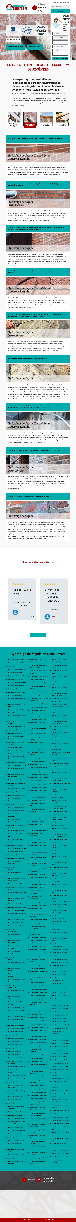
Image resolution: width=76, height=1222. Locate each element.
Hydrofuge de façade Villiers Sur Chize (61, 1139)
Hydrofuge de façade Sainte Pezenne (59, 874)
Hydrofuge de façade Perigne (38, 995)
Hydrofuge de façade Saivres (60, 949)
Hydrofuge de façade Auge (15, 733)
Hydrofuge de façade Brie (15, 884)
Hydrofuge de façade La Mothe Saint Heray (38, 915)
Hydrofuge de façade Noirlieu (38, 949)
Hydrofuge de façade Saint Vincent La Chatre (59, 945)
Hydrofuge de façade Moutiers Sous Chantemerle (38, 933)
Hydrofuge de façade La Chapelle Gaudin (17, 969)
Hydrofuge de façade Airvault (16, 672)
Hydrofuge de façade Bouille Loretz (16, 835)
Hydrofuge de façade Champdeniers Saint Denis (15, 936)
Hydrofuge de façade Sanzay (60, 959)
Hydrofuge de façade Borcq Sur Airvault (17, 826)
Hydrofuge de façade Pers (37, 999)
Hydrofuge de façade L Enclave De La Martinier (16, 1123)
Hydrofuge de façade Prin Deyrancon (37, 1050)
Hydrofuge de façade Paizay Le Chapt (38, 973)
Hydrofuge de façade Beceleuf (16, 789)
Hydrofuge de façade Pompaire (38, 1024)
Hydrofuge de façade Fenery (16, 1155)
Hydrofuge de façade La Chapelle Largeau (17, 975)
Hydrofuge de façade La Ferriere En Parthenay (17, 1162)
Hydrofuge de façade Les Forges (39, 676)
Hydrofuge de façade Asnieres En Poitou (16, 711)
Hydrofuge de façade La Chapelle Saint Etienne (17, 986)
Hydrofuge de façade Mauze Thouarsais (38, 859)
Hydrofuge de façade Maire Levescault (37, 826)
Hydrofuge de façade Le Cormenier (14, 1071)
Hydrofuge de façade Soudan (60, 1002)
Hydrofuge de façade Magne (38, 821)
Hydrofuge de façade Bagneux (16, 762)
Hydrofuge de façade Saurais (60, 962)
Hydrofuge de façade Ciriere (16, 1048)
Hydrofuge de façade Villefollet (60, 1120)
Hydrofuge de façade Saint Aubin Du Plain (37, 1120)
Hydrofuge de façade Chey (15, 1035)
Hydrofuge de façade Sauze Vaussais (59, 967)
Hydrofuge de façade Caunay (16, 910)
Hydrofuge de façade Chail (15, 926)
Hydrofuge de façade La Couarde (17, 1075)
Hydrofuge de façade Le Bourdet (17, 848)
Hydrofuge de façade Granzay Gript (38, 729)
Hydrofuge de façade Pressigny (38, 1042)
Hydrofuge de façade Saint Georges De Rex (59, 700)
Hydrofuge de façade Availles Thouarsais (16, 743)
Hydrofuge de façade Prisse (37, 1055)
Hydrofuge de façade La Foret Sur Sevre (38, 672)
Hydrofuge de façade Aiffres (16, 666)
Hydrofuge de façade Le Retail (38, 1068)
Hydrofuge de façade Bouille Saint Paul (16, 841)
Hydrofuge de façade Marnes (38, 842)
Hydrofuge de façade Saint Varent (59, 934)
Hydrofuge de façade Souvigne (60, 1012)
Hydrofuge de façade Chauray (16, 1016)
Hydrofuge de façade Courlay (16, 1096)
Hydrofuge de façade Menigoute (39, 881)
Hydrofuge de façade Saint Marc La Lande (61, 785)
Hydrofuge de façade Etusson (16, 1134)
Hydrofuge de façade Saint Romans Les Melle (59, 911)
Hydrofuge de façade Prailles (38, 1039)
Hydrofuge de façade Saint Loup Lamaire (61, 768)
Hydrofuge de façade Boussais (16, 851)
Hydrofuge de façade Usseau (60, 1063)
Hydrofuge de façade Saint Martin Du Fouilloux (59, 824)
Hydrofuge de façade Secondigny (57, 985)
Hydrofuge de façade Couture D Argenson (17, 1107)
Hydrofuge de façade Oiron (37, 965)
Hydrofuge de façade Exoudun (16, 1140)
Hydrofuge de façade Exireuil (16, 1137)
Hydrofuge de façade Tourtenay (60, 1053)
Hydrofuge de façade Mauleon (16, 1007)
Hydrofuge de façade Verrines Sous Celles (60, 1106)
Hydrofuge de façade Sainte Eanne (37, 1162)
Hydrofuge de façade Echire (16, 1118)
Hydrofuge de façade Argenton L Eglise (17, 705)
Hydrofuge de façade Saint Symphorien (59, 928)
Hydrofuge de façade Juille (37, 749)
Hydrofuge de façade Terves (59, 1028)
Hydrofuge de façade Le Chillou (16, 1041)
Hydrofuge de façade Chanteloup (14, 953)
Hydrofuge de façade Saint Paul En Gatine (60, 869)
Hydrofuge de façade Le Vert (60, 1114)
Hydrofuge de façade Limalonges (39, 777)
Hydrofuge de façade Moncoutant (36, 892)
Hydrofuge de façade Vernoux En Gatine (60, 1095)
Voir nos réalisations (15, 47)
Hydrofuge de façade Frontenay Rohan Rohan (39, 699)
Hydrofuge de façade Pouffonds (39, 1027)
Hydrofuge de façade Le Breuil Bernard (16, 868)
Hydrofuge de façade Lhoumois (38, 774)
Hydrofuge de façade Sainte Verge (59, 939)
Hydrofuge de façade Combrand (17, 1066)
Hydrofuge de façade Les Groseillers (37, 738)
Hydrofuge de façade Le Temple (60, 1025)
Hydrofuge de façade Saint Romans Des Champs (59, 906)
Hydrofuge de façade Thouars (60, 1047)
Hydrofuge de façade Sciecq (59, 971)
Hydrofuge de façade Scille (59, 974)
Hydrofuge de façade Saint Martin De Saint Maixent (59, 813)
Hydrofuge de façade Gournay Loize (38, 724)
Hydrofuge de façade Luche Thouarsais (37, 810)
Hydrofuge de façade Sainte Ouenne (59, 858)
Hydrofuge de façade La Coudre (17, 1079)
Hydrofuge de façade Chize (15, 1045)
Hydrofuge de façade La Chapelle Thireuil (17, 997)
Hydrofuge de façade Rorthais (38, 1095)
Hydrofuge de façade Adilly (15, 663)
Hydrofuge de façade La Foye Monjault (38, 687)
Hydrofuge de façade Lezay (37, 771)
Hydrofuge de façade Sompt (59, 995)
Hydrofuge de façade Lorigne (38, 784)
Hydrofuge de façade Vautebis (60, 1090)
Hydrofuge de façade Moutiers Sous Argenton (38, 927)
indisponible (42, 4)
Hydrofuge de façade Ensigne (16, 1127)
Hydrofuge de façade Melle (37, 874)
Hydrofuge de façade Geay (37, 704)
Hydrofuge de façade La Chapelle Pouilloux (17, 981)
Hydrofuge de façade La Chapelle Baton (17, 958)
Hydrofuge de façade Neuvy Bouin (38, 942)
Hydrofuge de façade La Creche (16, 855)
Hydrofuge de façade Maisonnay (39, 830)
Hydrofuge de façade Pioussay (38, 1017)
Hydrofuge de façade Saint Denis (39, 1158)
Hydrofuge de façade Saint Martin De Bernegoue (59, 796)
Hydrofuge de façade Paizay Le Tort (38, 978)
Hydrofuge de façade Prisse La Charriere (16, 1003)
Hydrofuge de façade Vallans (60, 1066)
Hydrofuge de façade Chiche (16, 1038)
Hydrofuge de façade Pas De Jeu (39, 992)
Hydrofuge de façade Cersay (16, 922)
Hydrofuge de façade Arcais (16, 689)
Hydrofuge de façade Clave (15, 1051)
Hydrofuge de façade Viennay (60, 1117)
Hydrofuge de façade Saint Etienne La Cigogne (59, 661)
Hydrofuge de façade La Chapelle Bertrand (17, 964)
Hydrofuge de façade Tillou (59, 1050)
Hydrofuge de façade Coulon (16, 1082)
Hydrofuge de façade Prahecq (38, 1036)
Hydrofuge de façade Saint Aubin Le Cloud (37, 1126)
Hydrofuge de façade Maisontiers (36, 835)
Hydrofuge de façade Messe (38, 884)
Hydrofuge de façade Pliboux (38, 1021)
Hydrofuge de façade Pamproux (39, 986)
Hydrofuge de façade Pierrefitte (39, 1011)
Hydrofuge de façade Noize (37, 781)
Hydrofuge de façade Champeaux (14, 941)
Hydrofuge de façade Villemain (60, 1123)
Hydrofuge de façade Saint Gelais (59, 672)
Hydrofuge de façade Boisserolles (14, 815)
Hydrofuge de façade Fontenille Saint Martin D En (38, 666)
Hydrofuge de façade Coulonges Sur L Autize (17, 1086)
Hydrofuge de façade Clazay (16, 1054)
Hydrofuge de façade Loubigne (38, 787)
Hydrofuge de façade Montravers (36, 910)
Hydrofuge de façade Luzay (37, 818)
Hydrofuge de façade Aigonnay (16, 669)
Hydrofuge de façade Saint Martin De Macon (59, 802)
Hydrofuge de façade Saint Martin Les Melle (59, 830)
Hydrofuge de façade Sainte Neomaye (59, 852)
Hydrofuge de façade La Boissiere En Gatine (14, 821)
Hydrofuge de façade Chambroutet (14, 930)
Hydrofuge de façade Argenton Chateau (16, 700)
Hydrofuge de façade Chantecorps (14, 947)
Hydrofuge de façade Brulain (16, 904)
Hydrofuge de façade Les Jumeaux (37, 754)
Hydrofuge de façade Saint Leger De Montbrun (61, 754)
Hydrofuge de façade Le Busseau (17, 907)
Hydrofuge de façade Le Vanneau (58, 1074)
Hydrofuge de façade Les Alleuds (17, 676)
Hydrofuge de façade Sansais (60, 956)
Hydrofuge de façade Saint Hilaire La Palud (59, 717)
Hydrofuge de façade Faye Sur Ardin (16, 1150)
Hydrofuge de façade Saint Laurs (61, 743)
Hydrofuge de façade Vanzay (60, 1078)
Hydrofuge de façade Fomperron (36, 661)
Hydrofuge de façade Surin (59, 1015)
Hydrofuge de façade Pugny (38, 1058)
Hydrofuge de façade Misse (37, 887)
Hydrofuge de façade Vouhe (59, 1147)
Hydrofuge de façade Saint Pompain (59, 891)
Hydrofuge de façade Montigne (38, 902)
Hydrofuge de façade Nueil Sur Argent (38, 961)
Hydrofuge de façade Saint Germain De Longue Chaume (60, 706)
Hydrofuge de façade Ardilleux (16, 692)
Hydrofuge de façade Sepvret (60, 992)
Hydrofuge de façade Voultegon (61, 1153)
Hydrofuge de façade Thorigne (60, 1040)
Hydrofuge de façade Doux (15, 1115)
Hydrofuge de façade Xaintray (60, 1157)
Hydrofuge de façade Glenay (38, 716)
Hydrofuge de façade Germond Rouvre (38, 712)
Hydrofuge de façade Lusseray (38, 815)
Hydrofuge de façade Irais (37, 746)
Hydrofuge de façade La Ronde (38, 1092)
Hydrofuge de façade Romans (38, 1089)
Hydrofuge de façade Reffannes (39, 1064)
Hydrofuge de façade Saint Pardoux (59, 863)
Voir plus (38, 635)
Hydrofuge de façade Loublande (39, 794)
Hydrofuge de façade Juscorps (38, 758)
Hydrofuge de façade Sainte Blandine (37, 1131)
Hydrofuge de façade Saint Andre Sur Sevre (37, 1109)
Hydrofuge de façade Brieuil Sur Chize (17, 888)
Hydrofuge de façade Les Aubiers (15, 722)
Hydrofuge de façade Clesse (16, 1058)
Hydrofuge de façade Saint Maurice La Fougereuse (59, 835)
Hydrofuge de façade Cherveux (16, 1031)
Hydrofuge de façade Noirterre (38, 953)
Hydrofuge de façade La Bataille (17, 765)
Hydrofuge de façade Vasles (59, 1082)
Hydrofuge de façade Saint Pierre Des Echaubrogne (59, 886)
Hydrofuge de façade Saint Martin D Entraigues (59, 807)
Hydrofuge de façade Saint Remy (61, 901)
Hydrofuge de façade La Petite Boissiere (38, 1003)
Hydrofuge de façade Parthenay (39, 989)
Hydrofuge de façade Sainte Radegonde (59, 897)
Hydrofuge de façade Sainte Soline (59, 923)
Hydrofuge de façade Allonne (16, 679)
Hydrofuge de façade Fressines (38, 695)
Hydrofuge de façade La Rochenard (36, 1081)
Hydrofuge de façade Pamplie (38, 982)
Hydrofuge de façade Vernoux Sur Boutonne (60, 1101)
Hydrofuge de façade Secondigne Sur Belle (57, 979)
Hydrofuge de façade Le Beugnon (14, 800)
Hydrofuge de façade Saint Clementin (37, 1142)
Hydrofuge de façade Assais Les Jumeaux (17, 717)
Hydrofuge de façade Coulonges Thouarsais (17, 1092)
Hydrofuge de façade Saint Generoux (59, 689)
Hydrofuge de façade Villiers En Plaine (60, 1134)
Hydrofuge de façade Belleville (16, 792)
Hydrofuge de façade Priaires (38, 1046)
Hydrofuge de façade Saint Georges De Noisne (59, 694)
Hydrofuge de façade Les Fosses (39, 683)
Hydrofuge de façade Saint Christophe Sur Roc (37, 1137)
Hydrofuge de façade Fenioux (16, 1158)
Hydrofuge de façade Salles (59, 952)
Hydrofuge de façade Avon (15, 747)
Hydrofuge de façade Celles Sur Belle (16, 915)
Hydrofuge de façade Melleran (38, 877)
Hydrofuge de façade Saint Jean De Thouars (60, 728)
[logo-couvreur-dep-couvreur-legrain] (17, 7)
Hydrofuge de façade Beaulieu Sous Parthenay (16, 775)
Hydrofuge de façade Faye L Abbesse (16, 1145)
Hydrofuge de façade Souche (60, 999)
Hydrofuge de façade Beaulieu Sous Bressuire (16, 770)
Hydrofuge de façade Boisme (16, 810)
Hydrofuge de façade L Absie (16, 659)
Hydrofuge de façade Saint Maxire (59, 841)
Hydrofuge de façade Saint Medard (59, 846)
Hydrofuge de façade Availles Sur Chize (16, 738)
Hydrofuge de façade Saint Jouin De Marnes (61, 734)
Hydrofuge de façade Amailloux (17, 682)
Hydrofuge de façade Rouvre (38, 1098)
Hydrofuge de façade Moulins (38, 923)
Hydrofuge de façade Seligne (60, 989)
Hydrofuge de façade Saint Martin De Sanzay (59, 818)
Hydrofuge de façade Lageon (38, 761)
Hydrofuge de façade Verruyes (60, 1110)
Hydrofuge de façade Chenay (16, 1025)
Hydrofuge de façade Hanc (37, 742)
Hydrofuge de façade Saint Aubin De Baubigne (37, 1114)
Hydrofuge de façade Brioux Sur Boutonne (17, 899)
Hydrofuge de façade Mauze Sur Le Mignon (39, 853)
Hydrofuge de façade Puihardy (38, 1061)
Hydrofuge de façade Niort (37, 946)
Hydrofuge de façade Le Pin (37, 1014)
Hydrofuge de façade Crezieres (16, 1112)
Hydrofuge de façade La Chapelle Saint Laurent (17, 992)
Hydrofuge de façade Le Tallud (60, 1021)
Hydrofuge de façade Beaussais (17, 780)
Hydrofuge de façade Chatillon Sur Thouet (16, 1012)
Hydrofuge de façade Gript (37, 734)
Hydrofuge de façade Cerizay (16, 919)
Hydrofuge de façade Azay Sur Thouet (16, 758)
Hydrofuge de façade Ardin (15, 695)
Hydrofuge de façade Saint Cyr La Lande (38, 1154)
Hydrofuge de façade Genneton (39, 707)
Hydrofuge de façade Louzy (37, 800)
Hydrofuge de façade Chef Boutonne (15, 1021)
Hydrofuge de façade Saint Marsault (59, 790)
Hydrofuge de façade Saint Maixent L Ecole (59, 779)
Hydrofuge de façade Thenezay (60, 1037)
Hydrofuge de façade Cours (15, 1100)
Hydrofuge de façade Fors (37, 679)
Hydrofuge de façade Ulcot (59, 1060)
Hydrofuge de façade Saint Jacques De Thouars (59, 722)
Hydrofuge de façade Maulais (38, 849)
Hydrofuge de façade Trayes (59, 1056)
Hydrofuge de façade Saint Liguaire (59, 759)
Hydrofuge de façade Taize (59, 1018)
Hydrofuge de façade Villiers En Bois (60, 1128)
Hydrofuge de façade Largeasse (38, 767)
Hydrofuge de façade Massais (38, 845)
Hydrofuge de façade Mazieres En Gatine (38, 864)
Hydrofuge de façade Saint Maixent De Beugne (59, 774)
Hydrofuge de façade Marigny (38, 839)
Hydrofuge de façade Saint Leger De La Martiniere (61, 748)
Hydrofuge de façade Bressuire (16, 858)
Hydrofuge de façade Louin (37, 797)
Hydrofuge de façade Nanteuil (38, 937)
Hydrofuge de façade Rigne (37, 1077)
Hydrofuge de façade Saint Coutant (37, 1148)
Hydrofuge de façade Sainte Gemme (59, 678)
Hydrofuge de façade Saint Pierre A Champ (59, 880)
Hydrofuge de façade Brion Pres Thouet (17, 894)
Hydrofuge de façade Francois (38, 692)
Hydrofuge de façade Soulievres (60, 1005)
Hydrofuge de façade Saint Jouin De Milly (61, 739)
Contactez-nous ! (35, 47)
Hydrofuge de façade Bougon (16, 830)
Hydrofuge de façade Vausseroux (57, 1086)
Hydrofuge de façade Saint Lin (60, 763)
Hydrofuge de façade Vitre (59, 1144)
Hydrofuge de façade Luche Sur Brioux (38, 805)
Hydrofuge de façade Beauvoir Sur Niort (16, 784)
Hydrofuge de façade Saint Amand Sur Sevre (37, 1103)
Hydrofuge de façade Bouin (15, 845)
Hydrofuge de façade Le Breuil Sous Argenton (16, 879)
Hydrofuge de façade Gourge (38, 719)
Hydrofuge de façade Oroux (38, 968)
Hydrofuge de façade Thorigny (60, 1043)
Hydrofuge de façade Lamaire (38, 764)
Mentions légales (48, 1220)
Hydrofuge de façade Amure (16, 685)
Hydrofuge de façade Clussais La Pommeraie (17, 1062)
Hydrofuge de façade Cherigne (16, 1028)
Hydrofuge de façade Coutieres (16, 1103)
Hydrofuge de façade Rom (37, 1085)
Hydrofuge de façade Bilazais (16, 804)
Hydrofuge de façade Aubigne (16, 726)
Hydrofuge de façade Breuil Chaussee (15, 874)
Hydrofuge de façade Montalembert (36, 898)
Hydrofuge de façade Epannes (16, 1130)
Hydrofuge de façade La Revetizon (36, 1072)
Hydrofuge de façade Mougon (38, 919)
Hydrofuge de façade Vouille (59, 1150)
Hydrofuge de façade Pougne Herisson (38, 1032)
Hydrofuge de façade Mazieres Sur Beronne (38, 870)
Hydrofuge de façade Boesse (16, 807)
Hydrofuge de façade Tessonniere (57, 1033)
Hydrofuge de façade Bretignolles (14, 863)
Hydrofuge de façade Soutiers (60, 1008)
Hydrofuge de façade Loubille (38, 790)
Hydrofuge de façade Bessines (16, 795)
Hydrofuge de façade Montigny (38, 905)
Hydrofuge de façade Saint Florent (59, 666)
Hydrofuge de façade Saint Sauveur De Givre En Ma (59, 917)
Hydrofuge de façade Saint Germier (59, 711)
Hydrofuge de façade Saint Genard (59, 683)
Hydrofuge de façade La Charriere (58, 1161)
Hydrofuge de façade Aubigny (16, 730)
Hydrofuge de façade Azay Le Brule (16, 752)
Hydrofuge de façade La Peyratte (39, 1008)
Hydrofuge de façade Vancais (60, 1069)
